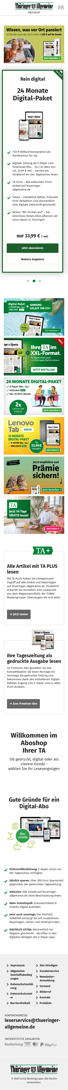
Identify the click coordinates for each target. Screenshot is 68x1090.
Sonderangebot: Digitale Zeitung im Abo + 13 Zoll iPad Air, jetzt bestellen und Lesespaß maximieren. (34, 356)
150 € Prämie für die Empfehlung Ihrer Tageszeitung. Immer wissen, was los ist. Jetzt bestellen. (34, 475)
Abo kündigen (49, 965)
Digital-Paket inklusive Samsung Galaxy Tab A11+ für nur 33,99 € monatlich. (34, 317)
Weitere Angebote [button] (32, 259)
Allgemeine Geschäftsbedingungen (21, 974)
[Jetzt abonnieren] (33, 126)
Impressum (17, 965)
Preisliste (46, 1003)
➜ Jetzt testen (19, 614)
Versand (45, 986)
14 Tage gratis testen (34, 515)
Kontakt (45, 997)
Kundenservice (49, 971)
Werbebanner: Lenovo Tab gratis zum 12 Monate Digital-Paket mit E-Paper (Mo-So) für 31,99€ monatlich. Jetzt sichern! (34, 436)
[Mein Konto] (61, 9)
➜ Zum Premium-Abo (23, 703)
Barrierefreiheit (20, 1003)
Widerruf (45, 991)
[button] (28, 281)
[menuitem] (60, 7)
